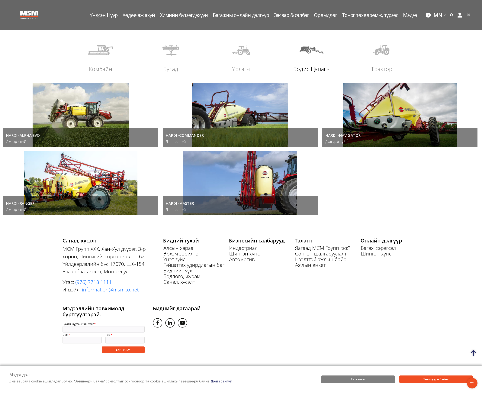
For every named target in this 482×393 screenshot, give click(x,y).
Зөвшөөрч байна (435, 379)
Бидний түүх (177, 270)
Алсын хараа (178, 247)
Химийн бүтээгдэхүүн (184, 14)
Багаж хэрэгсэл (378, 247)
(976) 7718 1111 (93, 281)
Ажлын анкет (310, 264)
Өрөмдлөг (325, 14)
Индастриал (243, 247)
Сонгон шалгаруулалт (321, 253)
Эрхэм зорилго (180, 253)
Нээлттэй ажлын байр (320, 259)
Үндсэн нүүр (104, 14)
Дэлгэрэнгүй (221, 381)
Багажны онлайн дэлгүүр (241, 14)
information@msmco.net (110, 289)
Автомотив (242, 259)
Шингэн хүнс (244, 253)
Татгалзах (358, 379)
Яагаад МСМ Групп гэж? (322, 247)
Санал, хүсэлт (179, 281)
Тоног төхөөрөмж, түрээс (370, 14)
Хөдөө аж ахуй (139, 14)
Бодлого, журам (181, 276)
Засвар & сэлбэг (291, 14)
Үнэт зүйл (174, 259)
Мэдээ (410, 14)
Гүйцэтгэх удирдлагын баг (193, 264)
